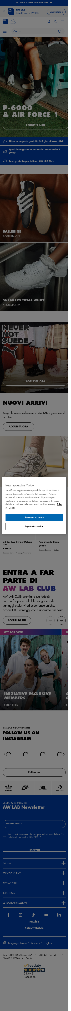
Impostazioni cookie (34, 526)
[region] (34, 505)
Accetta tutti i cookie (34, 517)
